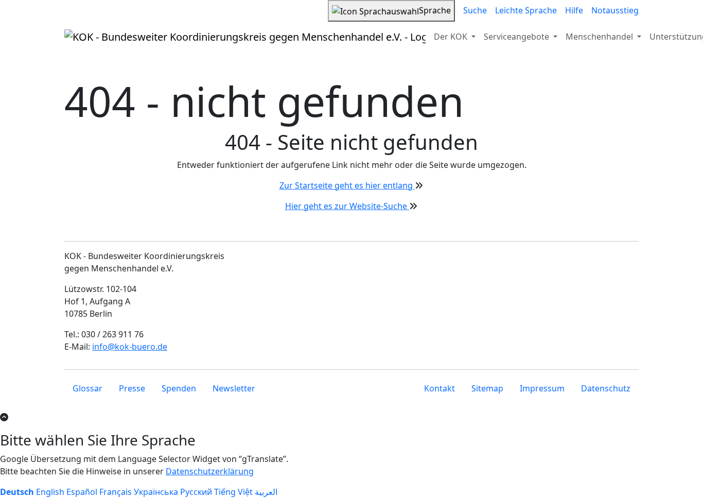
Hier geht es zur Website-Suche (347, 206)
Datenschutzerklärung (210, 471)
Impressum (542, 388)
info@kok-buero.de (129, 346)
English (50, 491)
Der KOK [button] (451, 36)
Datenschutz (605, 388)
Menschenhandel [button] (600, 36)
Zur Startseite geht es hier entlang (347, 185)
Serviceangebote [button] (517, 36)
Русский (196, 491)
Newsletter (234, 388)
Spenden (179, 388)
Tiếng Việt (233, 491)
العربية (266, 491)
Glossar (87, 388)
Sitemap (487, 388)
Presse (132, 388)
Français (115, 491)
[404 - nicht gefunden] (245, 36)
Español (81, 491)
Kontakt (439, 388)
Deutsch (17, 491)
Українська (156, 491)
